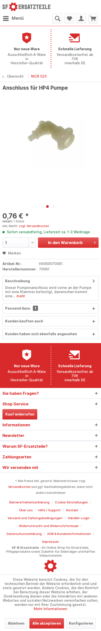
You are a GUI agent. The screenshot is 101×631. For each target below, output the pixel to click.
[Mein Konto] (81, 18)
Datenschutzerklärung (24, 534)
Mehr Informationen (50, 609)
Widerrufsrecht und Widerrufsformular (49, 526)
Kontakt (72, 510)
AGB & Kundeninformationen (69, 534)
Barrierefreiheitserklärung (29, 502)
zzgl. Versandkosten (34, 226)
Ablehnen (16, 623)
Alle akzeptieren (46, 623)
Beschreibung (17, 281)
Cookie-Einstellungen (71, 502)
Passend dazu (20, 308)
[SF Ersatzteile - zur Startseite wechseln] (26, 6)
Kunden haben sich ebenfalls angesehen (41, 334)
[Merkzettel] (69, 18)
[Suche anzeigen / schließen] (57, 18)
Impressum (50, 542)
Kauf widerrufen (19, 414)
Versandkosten (19, 487)
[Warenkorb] (93, 18)
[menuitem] (13, 18)
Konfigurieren (81, 623)
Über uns (26, 510)
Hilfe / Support (49, 510)
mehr (20, 296)
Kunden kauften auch (24, 321)
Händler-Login (79, 518)
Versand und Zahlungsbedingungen (35, 518)
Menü (18, 18)
